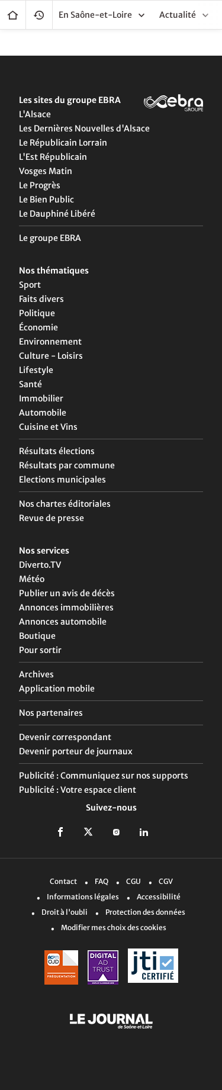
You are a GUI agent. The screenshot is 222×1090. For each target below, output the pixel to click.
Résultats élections (57, 451)
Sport (30, 284)
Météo (31, 579)
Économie (38, 327)
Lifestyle (36, 370)
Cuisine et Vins (48, 427)
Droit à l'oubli (64, 912)
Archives (36, 674)
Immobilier (41, 398)
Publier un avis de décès (67, 593)
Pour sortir (40, 650)
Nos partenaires (51, 713)
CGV (166, 881)
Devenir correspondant (65, 737)
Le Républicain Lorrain (63, 142)
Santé (30, 384)
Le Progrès (39, 185)
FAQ (101, 881)
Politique (37, 313)
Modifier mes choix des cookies (113, 927)
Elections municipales (62, 479)
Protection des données (145, 912)
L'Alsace (35, 114)
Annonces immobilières (66, 607)
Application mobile (57, 688)
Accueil (12, 15)
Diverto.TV (40, 565)
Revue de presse (51, 518)
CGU (133, 881)
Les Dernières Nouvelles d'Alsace (84, 128)
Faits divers (41, 299)
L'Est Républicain (53, 157)
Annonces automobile (63, 621)
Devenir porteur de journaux (76, 751)
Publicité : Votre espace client (77, 789)
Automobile (42, 412)
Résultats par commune (67, 465)
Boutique (37, 636)
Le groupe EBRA (50, 238)
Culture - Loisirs (51, 356)
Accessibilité (159, 896)
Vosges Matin (45, 171)
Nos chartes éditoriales (65, 504)
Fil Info (39, 15)
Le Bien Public (46, 199)
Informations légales (83, 896)
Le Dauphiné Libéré (57, 213)
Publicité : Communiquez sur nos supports (103, 775)
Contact (63, 881)
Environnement (50, 341)
